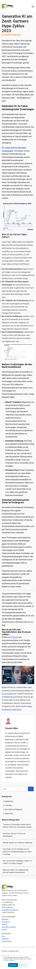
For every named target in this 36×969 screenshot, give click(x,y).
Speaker (4, 924)
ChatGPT (8, 35)
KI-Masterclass (6, 941)
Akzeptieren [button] (13, 965)
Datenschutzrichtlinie (9, 960)
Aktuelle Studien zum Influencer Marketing (17, 843)
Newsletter (5, 939)
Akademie (5, 919)
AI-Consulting (7, 694)
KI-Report (14, 637)
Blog (3, 936)
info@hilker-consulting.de (10, 910)
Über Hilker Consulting (9, 927)
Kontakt (4, 929)
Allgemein (16, 35)
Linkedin (8, 805)
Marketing (9, 801)
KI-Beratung (6, 922)
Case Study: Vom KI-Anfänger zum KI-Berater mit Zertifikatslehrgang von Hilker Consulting (17, 851)
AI (3, 35)
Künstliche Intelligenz (13, 809)
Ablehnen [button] (23, 965)
